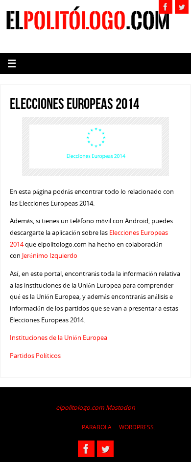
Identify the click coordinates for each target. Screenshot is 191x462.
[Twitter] (182, 7)
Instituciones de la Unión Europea (58, 338)
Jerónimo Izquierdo (49, 256)
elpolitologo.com (80, 407)
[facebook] (165, 7)
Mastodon (120, 407)
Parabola (97, 427)
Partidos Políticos (35, 356)
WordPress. (137, 427)
